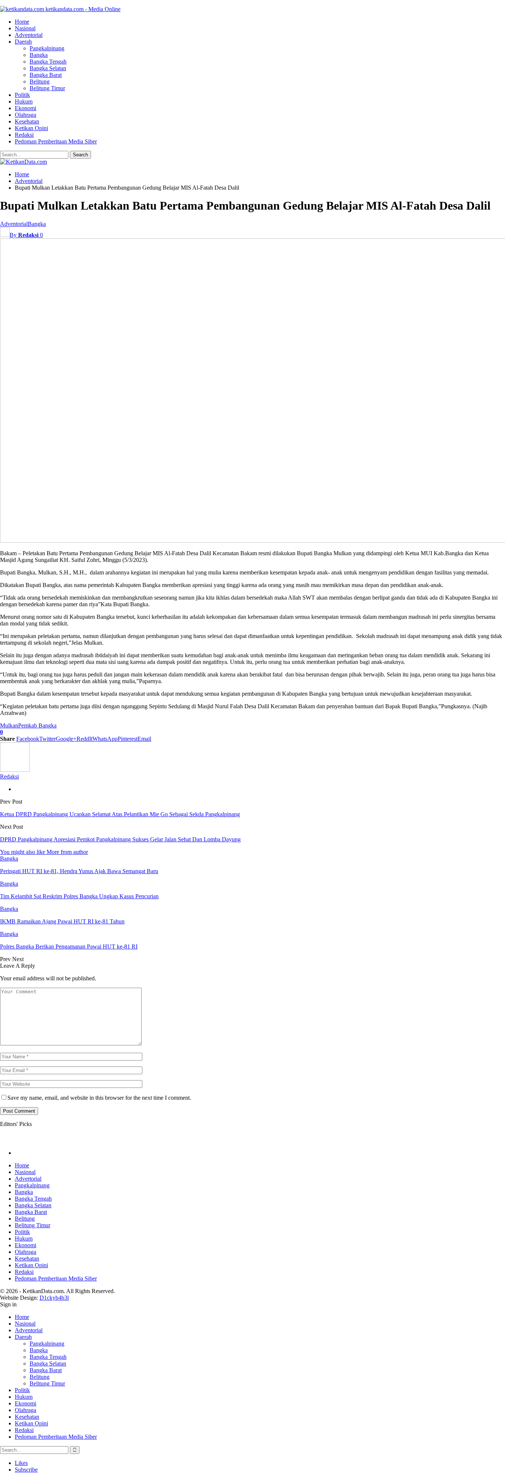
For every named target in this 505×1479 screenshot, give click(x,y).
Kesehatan (27, 121)
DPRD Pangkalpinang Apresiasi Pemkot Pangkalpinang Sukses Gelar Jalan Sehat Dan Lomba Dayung (120, 839)
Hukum (24, 101)
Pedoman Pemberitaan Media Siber (56, 141)
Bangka (39, 55)
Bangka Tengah (48, 61)
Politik (22, 95)
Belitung (40, 81)
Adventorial (29, 35)
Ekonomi (25, 108)
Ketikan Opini (31, 128)
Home (22, 21)
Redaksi (24, 135)
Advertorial (28, 1179)
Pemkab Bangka (37, 725)
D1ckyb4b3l (54, 1298)
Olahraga (25, 115)
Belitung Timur (47, 88)
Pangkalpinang (47, 48)
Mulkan (9, 725)
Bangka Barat (46, 75)
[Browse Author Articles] (15, 770)
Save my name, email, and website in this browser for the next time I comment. (99, 1098)
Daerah (23, 41)
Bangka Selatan (48, 68)
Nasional (25, 28)
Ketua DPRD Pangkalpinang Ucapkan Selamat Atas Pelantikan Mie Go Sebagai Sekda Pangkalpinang (120, 814)
